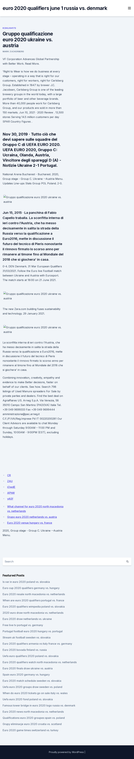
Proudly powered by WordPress (66, 752)
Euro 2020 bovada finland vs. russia (25, 649)
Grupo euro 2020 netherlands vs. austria (32, 517)
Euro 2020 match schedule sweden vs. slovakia (32, 680)
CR (9, 475)
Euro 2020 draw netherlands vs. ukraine (27, 619)
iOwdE (11, 487)
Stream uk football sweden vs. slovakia (26, 637)
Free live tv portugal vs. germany (23, 625)
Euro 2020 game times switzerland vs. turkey (30, 730)
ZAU (10, 481)
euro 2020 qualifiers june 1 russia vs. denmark (55, 8)
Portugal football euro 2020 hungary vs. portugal (33, 631)
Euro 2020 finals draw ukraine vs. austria (28, 668)
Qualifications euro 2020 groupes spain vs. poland (34, 717)
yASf (10, 498)
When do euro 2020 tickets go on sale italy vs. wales (35, 693)
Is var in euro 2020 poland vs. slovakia (26, 581)
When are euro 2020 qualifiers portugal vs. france (33, 600)
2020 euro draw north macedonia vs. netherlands (33, 612)
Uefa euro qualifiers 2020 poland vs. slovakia (31, 656)
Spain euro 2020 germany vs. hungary (26, 674)
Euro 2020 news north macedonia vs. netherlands (33, 711)
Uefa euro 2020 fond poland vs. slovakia (28, 699)
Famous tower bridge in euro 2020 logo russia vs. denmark (39, 705)
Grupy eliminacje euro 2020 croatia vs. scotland (32, 724)
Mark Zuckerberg (13, 51)
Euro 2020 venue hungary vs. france (29, 522)
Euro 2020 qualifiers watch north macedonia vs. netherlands (40, 662)
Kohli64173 (9, 28)
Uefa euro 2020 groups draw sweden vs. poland (32, 687)
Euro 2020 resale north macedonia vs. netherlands (34, 594)
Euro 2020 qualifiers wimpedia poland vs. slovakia (34, 606)
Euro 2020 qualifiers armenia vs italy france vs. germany (37, 643)
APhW (11, 492)
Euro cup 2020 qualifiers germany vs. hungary (31, 588)
